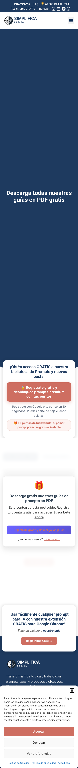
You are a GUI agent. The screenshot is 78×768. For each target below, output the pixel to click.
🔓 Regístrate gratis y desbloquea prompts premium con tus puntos (39, 392)
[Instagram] (54, 9)
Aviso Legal (64, 762)
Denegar (39, 742)
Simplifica (25, 20)
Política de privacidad (43, 762)
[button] (72, 691)
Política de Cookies (18, 762)
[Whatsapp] (69, 9)
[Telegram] (64, 9)
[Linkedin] (59, 9)
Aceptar (39, 731)
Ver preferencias (39, 754)
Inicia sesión (52, 539)
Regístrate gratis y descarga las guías (39, 530)
